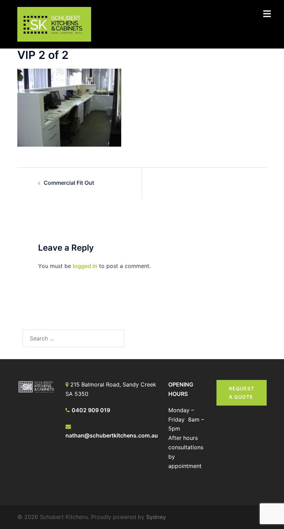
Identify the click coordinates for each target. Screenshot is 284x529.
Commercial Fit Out (69, 182)
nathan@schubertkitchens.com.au (111, 435)
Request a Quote (241, 392)
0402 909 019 (91, 410)
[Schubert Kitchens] (54, 23)
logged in (85, 265)
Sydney (156, 516)
